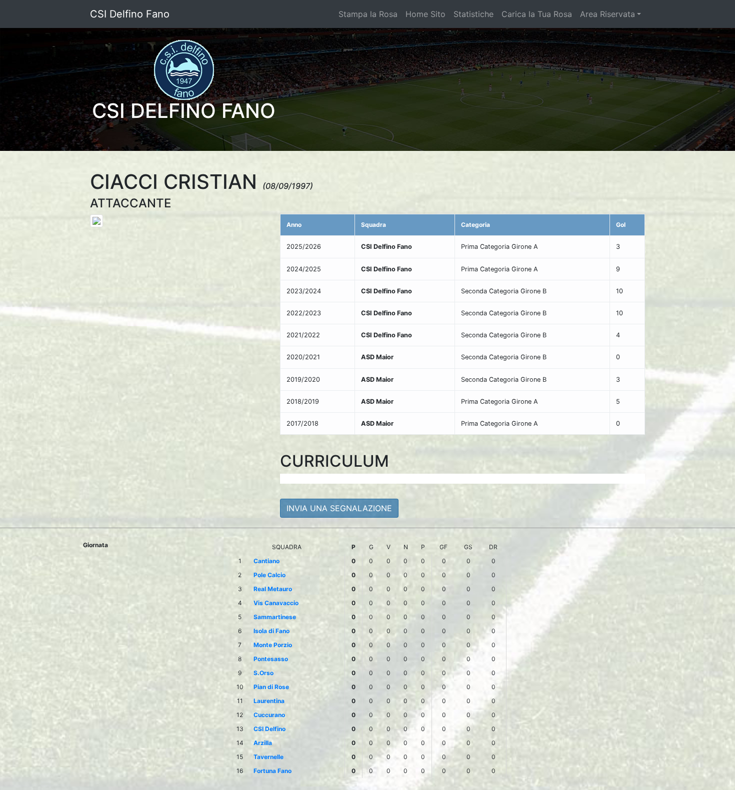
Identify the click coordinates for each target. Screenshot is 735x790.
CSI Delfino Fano (130, 14)
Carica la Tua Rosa (537, 14)
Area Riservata (607, 14)
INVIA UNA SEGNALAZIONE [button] (339, 508)
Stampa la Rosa (368, 14)
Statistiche (474, 14)
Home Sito (426, 14)
